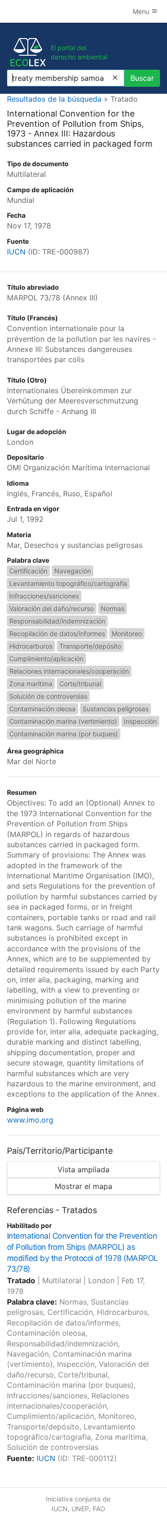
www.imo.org (30, 1119)
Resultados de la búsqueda (54, 99)
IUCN (16, 251)
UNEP (80, 1509)
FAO (99, 1509)
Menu (142, 11)
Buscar (142, 78)
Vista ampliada (83, 1169)
